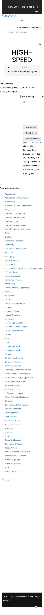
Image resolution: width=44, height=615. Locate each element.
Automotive (10, 202)
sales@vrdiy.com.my (13, 588)
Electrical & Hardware (14, 241)
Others (8, 354)
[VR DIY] (5, 16)
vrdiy (30, 169)
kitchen (8, 299)
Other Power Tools (13, 350)
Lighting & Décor (12, 311)
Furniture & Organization (15, 248)
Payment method (14, 550)
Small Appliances (12, 413)
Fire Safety (9, 245)
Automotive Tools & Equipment (18, 205)
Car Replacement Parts (15, 217)
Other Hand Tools (12, 346)
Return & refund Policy (16, 557)
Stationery (9, 428)
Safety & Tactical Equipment (17, 397)
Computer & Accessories (15, 225)
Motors (8, 334)
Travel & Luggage (12, 459)
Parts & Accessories (13, 366)
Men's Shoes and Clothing (16, 327)
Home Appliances (12, 276)
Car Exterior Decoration (15, 213)
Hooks (7, 291)
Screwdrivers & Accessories (16, 405)
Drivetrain (9, 237)
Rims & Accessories (13, 385)
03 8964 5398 (10, 586)
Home (24, 67)
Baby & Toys (10, 209)
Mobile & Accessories (14, 330)
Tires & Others (11, 448)
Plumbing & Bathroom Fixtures (18, 370)
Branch (10, 512)
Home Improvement (13, 280)
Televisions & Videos (13, 444)
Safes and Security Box (14, 393)
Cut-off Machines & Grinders (17, 229)
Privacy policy (12, 553)
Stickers (8, 436)
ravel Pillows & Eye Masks (15, 381)
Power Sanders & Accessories (17, 373)
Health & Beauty (12, 260)
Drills (7, 233)
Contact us (11, 516)
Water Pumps (10, 471)
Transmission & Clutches (15, 455)
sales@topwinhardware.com (14, 591)
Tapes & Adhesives (13, 440)
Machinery (9, 319)
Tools (9, 527)
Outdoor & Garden (13, 362)
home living (10, 284)
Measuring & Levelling (14, 323)
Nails (7, 338)
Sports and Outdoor (13, 424)
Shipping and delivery (16, 547)
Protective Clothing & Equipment (19, 377)
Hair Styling (9, 256)
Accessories (10, 194)
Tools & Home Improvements (17, 452)
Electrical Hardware (15, 533)
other (7, 342)
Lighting (8, 307)
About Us (10, 509)
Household (9, 295)
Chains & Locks (11, 221)
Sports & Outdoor (12, 420)
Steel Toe (9, 432)
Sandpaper (9, 401)
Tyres (7, 467)
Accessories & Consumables (17, 198)
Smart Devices (11, 416)
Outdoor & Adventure (14, 358)
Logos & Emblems (12, 315)
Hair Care (9, 252)
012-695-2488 (32, 7)
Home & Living (11, 264)
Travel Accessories (13, 463)
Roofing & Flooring (12, 389)
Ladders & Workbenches (15, 303)
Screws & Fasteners (13, 409)
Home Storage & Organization (18, 288)
